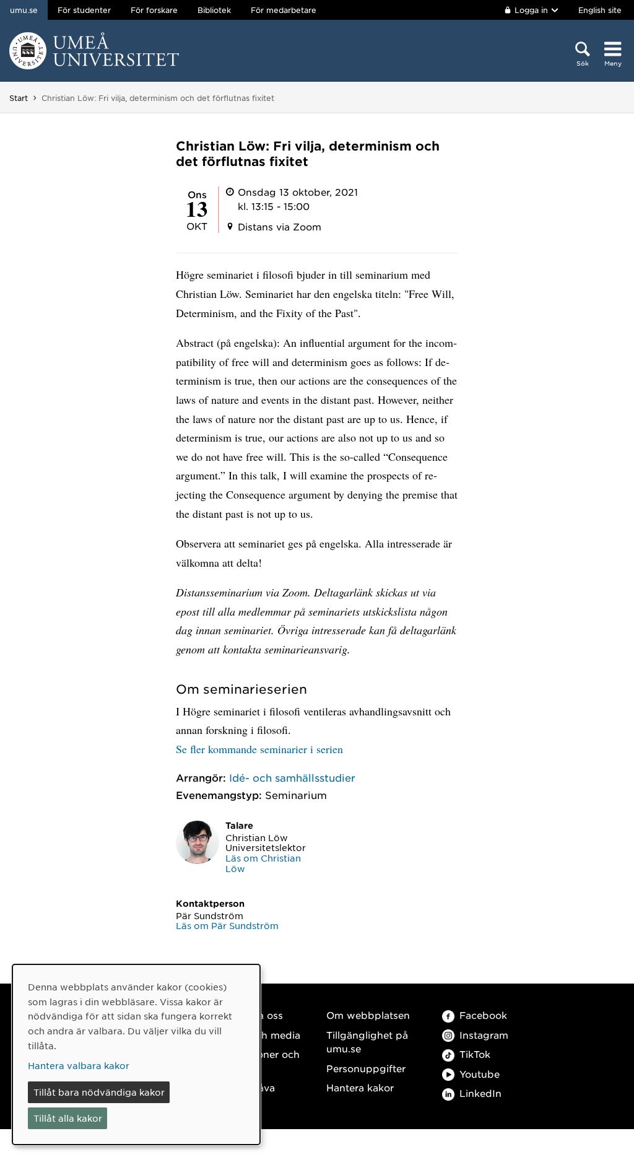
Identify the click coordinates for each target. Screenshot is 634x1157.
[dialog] (136, 1054)
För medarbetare (283, 10)
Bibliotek (214, 10)
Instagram (483, 1035)
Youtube (479, 1074)
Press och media (260, 1035)
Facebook (483, 1015)
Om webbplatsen (368, 1015)
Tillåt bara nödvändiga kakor (99, 1092)
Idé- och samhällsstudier (292, 777)
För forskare (154, 10)
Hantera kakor (360, 1087)
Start (18, 98)
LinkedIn (480, 1093)
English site (600, 10)
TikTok (474, 1054)
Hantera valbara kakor (78, 1065)
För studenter (84, 10)
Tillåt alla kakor (67, 1118)
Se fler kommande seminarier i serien (259, 748)
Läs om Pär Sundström (227, 925)
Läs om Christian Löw (263, 863)
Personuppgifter (366, 1068)
